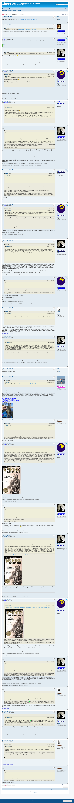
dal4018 (58, 16)
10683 (59, 19)
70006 (59, 41)
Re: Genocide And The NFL (7, 24)
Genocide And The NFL (8, 13)
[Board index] (7, 4)
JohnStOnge (7, 423)
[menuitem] (8, 8)
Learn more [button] (37, 800)
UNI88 (57, 79)
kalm (4, 39)
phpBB (32, 791)
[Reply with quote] (54, 17)
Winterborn (6, 74)
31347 (59, 83)
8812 (59, 60)
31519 (59, 32)
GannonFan (58, 311)
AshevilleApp (58, 101)
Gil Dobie (6, 380)
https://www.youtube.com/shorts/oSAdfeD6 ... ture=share (27, 19)
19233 (59, 314)
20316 (59, 388)
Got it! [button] (67, 800)
